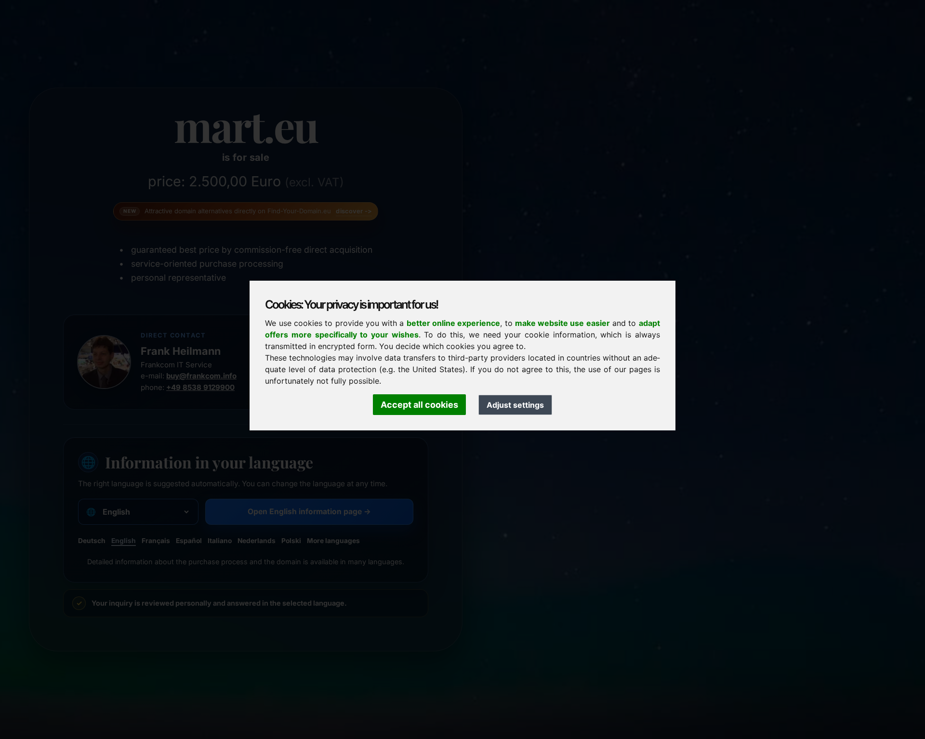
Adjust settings (515, 405)
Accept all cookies (419, 405)
